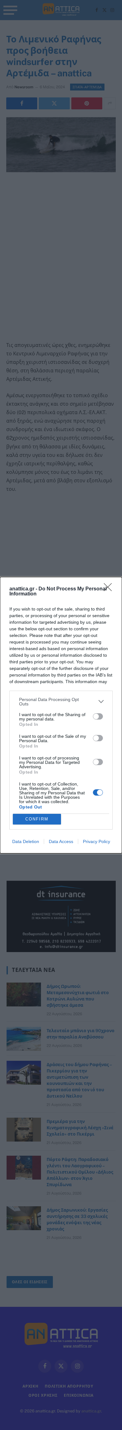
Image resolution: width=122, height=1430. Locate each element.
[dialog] (61, 715)
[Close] (110, 589)
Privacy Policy (96, 841)
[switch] (98, 716)
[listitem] (61, 701)
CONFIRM (36, 819)
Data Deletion (25, 841)
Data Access (61, 841)
